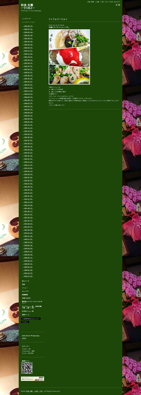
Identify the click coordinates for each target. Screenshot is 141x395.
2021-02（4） (28, 230)
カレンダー (25, 291)
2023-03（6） (28, 152)
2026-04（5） (28, 38)
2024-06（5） (28, 106)
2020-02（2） (28, 267)
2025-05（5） (28, 72)
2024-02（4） (28, 118)
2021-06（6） (28, 217)
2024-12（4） (28, 88)
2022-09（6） (28, 171)
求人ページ (25, 281)
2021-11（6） (28, 202)
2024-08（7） (28, 100)
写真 (23, 284)
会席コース (25, 314)
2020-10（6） (28, 242)
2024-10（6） (28, 94)
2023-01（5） (28, 159)
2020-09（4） (28, 245)
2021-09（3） (28, 208)
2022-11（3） (28, 165)
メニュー (25, 288)
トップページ (26, 18)
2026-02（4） (28, 44)
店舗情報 (25, 294)
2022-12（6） (28, 162)
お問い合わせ (26, 298)
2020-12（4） (28, 236)
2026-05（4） (28, 35)
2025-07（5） (28, 66)
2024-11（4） (28, 91)
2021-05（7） (28, 220)
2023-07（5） (28, 140)
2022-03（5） (28, 189)
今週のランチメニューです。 (59, 27)
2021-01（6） (28, 233)
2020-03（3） (28, 264)
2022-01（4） (28, 196)
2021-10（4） (28, 205)
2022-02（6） (28, 193)
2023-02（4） (28, 156)
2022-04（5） (28, 186)
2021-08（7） (28, 211)
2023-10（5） (28, 131)
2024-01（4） (28, 122)
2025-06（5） (28, 69)
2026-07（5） (28, 29)
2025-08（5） (28, 63)
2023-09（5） (28, 134)
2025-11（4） (28, 54)
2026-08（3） (28, 26)
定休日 (24, 338)
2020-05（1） (28, 257)
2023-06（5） (28, 143)
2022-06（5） (28, 180)
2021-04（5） (28, 223)
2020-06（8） (28, 254)
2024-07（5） (28, 103)
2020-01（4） (28, 270)
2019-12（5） (28, 273)
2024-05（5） (28, 109)
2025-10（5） (28, 57)
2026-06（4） (28, 32)
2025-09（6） (28, 60)
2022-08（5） (28, 174)
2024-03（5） (28, 115)
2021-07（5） (28, 214)
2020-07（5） (28, 251)
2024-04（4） (28, 112)
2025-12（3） (28, 51)
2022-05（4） (28, 183)
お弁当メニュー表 (27, 311)
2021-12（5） (28, 199)
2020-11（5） (28, 239)
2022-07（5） (28, 177)
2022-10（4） (28, 168)
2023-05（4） (28, 146)
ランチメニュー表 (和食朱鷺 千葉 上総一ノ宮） (32, 307)
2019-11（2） (28, 276)
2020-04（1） (28, 261)
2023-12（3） (28, 125)
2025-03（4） (28, 78)
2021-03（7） (28, 227)
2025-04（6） (28, 75)
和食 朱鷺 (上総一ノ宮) (34, 391)
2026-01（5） (28, 47)
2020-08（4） (28, 248)
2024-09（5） (28, 97)
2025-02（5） (28, 81)
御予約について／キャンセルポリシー (32, 302)
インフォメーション (28, 22)
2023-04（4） (28, 149)
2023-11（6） (28, 128)
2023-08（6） (28, 137)
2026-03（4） (28, 41)
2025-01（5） (28, 84)
